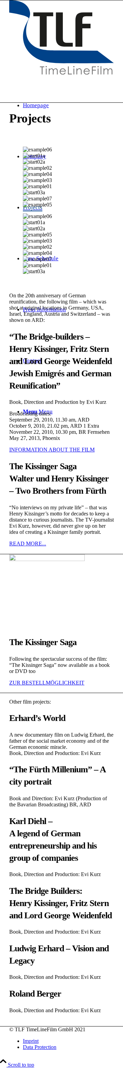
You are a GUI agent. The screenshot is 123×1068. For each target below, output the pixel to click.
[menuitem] (68, 1041)
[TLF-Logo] (61, 37)
